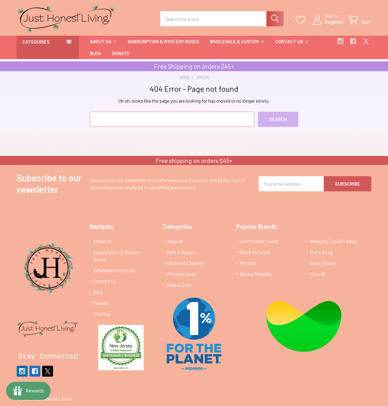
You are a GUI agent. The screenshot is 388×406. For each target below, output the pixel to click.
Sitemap (102, 314)
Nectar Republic (256, 274)
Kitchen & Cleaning (185, 263)
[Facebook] (353, 41)
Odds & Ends (179, 285)
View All (318, 274)
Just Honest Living (259, 241)
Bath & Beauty (180, 252)
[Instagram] (340, 41)
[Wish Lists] (302, 20)
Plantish (248, 263)
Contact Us (289, 41)
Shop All (174, 241)
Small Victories (255, 252)
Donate (120, 53)
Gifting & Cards (181, 274)
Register (334, 22)
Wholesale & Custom (234, 41)
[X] (365, 41)
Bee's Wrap (321, 252)
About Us (100, 41)
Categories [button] (35, 42)
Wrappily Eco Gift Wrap (333, 241)
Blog (95, 53)
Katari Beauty (323, 263)
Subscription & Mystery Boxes (163, 41)
